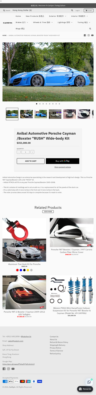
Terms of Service (56, 351)
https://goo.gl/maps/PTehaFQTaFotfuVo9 (18, 364)
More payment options (62, 167)
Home (4, 35)
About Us (53, 339)
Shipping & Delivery (57, 345)
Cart (90, 10)
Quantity (20, 149)
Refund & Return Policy (59, 342)
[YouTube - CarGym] (92, 35)
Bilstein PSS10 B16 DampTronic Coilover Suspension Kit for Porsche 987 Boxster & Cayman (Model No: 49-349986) (72, 311)
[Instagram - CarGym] (89, 35)
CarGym (12, 387)
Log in (78, 10)
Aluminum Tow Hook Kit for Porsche (24, 264)
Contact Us (54, 336)
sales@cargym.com (15, 341)
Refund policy (55, 353)
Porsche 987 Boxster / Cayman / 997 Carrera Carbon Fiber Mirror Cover (71, 250)
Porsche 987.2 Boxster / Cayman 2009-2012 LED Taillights (24, 313)
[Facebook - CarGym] (85, 35)
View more (48, 211)
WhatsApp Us (26, 336)
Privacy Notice (55, 348)
